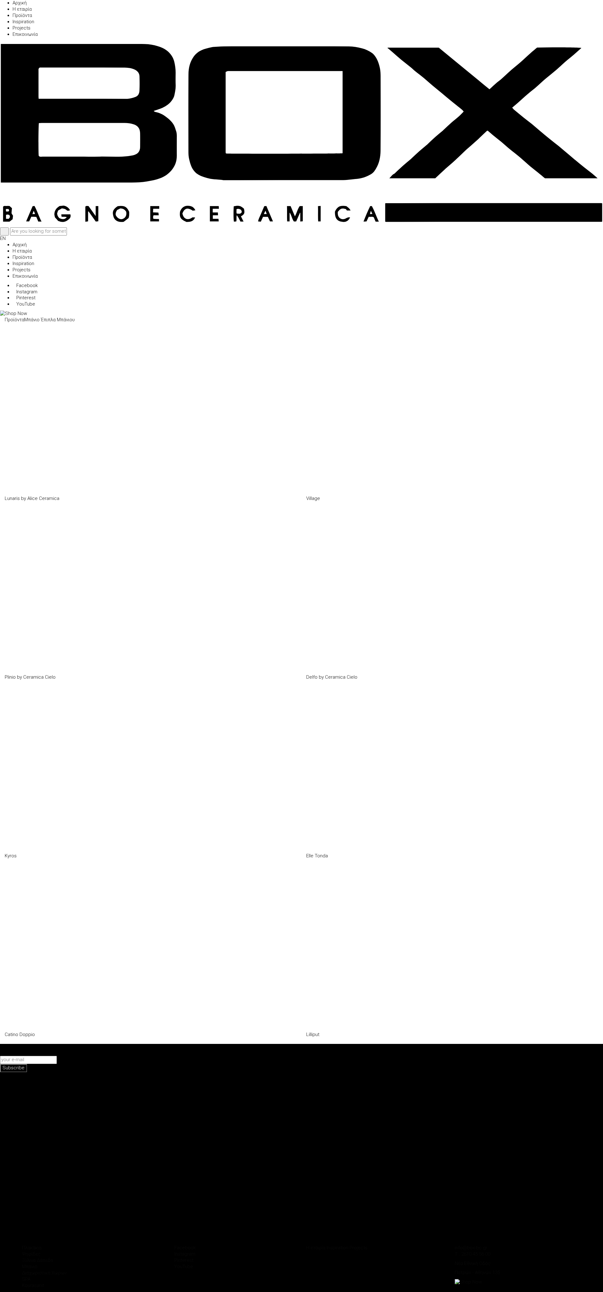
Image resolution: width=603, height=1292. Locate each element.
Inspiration (337, 1248)
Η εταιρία (315, 1248)
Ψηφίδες (31, 1254)
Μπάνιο (32, 320)
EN (3, 238)
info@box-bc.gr (471, 1248)
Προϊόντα (14, 320)
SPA (26, 1279)
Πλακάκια (31, 1248)
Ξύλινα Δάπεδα (37, 1260)
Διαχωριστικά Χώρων (44, 1273)
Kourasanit (33, 1285)
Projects (358, 1248)
